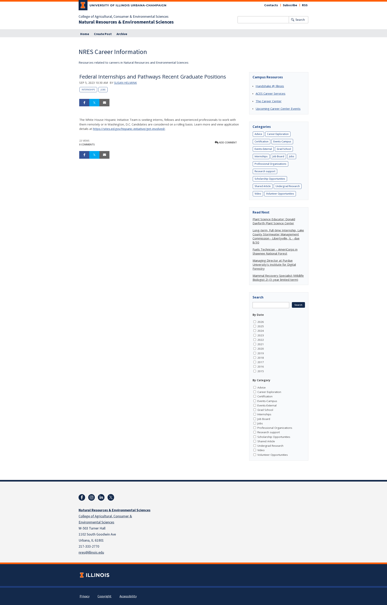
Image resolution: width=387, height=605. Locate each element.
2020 (260, 348)
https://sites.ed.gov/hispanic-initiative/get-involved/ (129, 129)
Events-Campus (282, 141)
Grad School (284, 149)
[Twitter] (110, 497)
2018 (260, 357)
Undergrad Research (288, 186)
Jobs (103, 89)
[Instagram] (91, 497)
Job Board (278, 156)
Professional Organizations (270, 164)
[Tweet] (94, 103)
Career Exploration (278, 134)
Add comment (227, 142)
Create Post (103, 34)
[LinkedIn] (101, 497)
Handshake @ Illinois (270, 86)
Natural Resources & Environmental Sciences (126, 22)
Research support (265, 171)
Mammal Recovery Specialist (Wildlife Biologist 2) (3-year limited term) (278, 277)
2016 (260, 366)
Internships (88, 89)
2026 (260, 322)
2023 (260, 335)
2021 (260, 344)
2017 (260, 362)
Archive (122, 34)
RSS (305, 5)
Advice (258, 134)
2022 (260, 340)
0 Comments (87, 144)
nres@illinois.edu (91, 552)
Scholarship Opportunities (270, 178)
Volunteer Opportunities (280, 193)
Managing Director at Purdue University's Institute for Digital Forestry (274, 264)
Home (84, 34)
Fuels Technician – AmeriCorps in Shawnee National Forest (275, 251)
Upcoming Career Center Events (278, 109)
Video (258, 193)
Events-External (263, 149)
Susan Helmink (125, 83)
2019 (260, 353)
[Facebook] (81, 497)
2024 (260, 331)
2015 (260, 371)
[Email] (104, 103)
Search (300, 20)
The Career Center (269, 101)
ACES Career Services (270, 93)
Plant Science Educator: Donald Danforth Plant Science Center (274, 221)
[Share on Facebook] (84, 103)
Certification (261, 141)
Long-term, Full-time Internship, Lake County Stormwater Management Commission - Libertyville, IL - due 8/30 (278, 236)
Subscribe (290, 5)
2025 (260, 326)
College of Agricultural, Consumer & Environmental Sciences (124, 16)
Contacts (271, 5)
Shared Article (263, 186)
